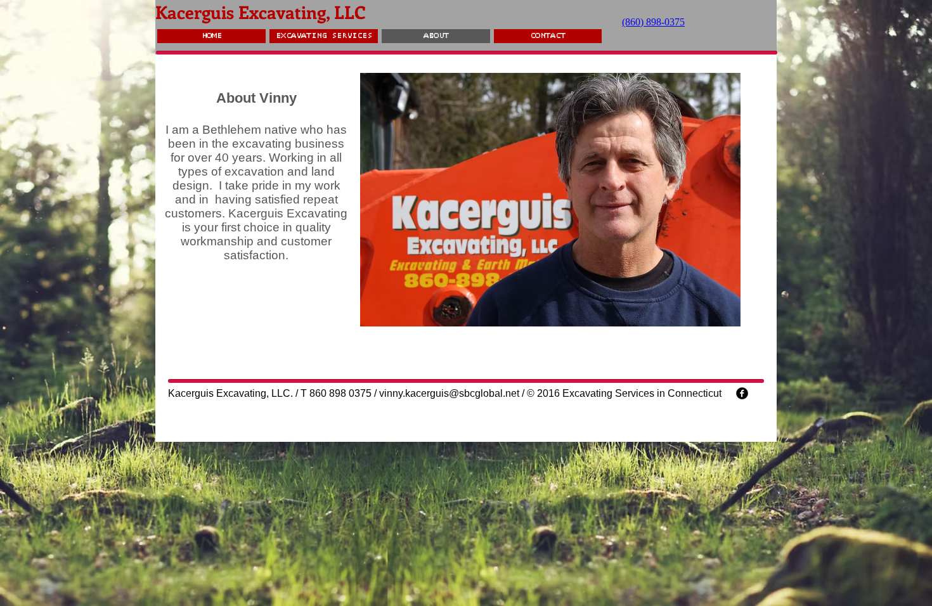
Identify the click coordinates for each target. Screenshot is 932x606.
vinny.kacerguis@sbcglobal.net (449, 393)
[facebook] (742, 393)
